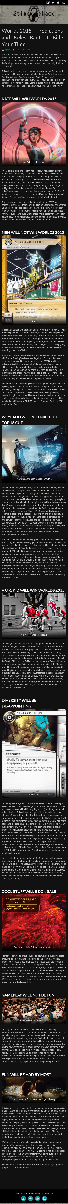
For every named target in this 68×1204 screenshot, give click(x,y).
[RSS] (63, 2)
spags (7, 49)
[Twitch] (48, 2)
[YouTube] (58, 2)
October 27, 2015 (23, 49)
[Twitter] (53, 2)
